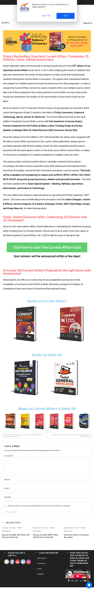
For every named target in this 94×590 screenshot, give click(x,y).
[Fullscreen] (88, 580)
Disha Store (41, 558)
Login (39, 569)
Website (7, 497)
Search (86, 23)
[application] (78, 576)
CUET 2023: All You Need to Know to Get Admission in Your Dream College (23, 435)
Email (7, 488)
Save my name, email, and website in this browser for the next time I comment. (39, 506)
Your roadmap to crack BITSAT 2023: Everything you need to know (71, 435)
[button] (47, 247)
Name (7, 479)
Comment (9, 456)
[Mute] (85, 580)
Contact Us (41, 563)
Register (40, 574)
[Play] (69, 580)
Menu (6, 22)
